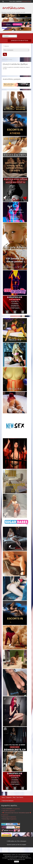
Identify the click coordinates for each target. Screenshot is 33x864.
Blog (14, 797)
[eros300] (15, 294)
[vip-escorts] (15, 135)
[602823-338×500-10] (15, 695)
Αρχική (3, 59)
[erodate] (15, 176)
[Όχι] (31, 858)
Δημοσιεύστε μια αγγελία (19, 40)
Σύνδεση (29, 1)
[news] (15, 437)
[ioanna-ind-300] (15, 517)
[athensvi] (15, 341)
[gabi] (15, 468)
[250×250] (13, 771)
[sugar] (16, 526)
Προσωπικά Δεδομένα (7, 800)
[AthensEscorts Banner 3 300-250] (15, 269)
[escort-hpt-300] (15, 575)
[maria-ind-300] (15, 366)
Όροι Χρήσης (20, 797)
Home (3, 797)
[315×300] (15, 201)
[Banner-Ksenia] (15, 600)
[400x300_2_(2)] (15, 313)
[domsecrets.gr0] (15, 750)
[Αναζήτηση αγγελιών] (5, 54)
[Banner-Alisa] (15, 391)
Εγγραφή (24, 1)
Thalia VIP (5, 810)
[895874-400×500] (15, 726)
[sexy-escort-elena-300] (15, 668)
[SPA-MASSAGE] (15, 493)
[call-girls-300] (15, 249)
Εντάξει (16, 861)
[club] (15, 550)
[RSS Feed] (3, 1)
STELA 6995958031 (7, 808)
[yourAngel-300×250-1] (15, 221)
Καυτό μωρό (5, 816)
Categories (9, 797)
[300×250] (15, 111)
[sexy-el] (15, 413)
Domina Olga (5, 818)
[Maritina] (15, 649)
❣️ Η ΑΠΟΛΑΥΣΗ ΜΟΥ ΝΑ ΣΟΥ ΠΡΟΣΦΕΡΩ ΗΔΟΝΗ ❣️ (16, 812)
